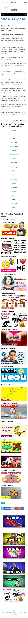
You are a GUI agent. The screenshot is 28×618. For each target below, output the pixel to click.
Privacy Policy (23, 612)
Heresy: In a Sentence (7, 439)
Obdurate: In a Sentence (7, 421)
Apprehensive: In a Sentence (9, 403)
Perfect (14, 199)
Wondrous (14, 175)
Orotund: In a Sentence (7, 311)
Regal (14, 191)
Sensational (14, 142)
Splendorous (14, 154)
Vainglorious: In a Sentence (8, 256)
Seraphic (13, 207)
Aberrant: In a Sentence (7, 384)
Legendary (14, 167)
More (3, 502)
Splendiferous (14, 146)
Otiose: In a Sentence (7, 485)
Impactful (14, 163)
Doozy (14, 130)
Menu (3, 14)
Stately (14, 183)
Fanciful (14, 158)
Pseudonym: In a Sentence (8, 274)
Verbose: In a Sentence (7, 238)
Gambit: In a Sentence (7, 455)
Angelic (14, 150)
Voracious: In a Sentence (8, 219)
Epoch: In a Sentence (7, 366)
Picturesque (14, 179)
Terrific (14, 171)
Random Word (15, 614)
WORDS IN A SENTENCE (7, 612)
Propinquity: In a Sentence (8, 293)
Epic (14, 134)
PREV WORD (15, 120)
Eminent (14, 195)
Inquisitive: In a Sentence (8, 348)
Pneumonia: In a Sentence (8, 470)
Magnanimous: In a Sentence (9, 329)
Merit (14, 138)
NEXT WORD (23, 120)
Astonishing (14, 187)
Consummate (14, 203)
